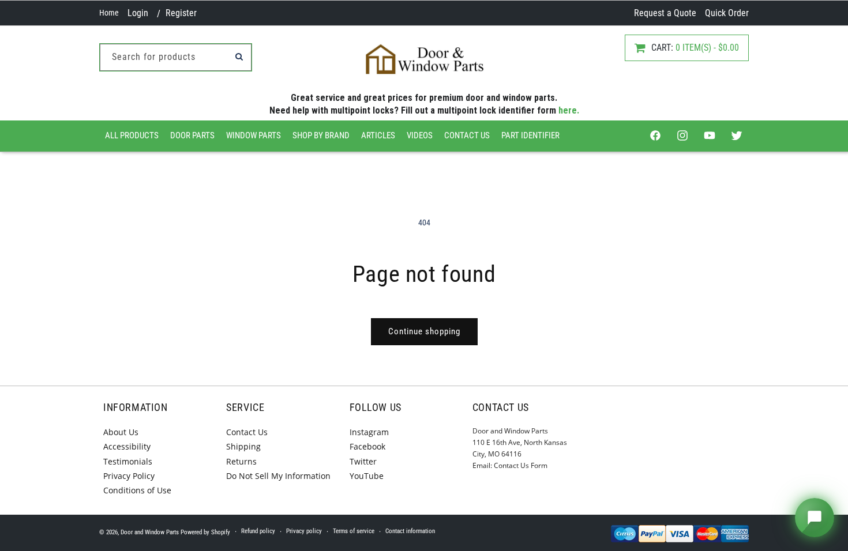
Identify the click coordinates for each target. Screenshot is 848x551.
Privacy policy (304, 531)
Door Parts (192, 135)
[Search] (239, 56)
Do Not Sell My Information (278, 475)
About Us (120, 432)
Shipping (243, 446)
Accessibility (127, 446)
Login (137, 12)
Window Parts (253, 135)
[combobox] (175, 57)
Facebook (367, 446)
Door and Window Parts (150, 532)
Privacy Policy (129, 475)
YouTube (367, 475)
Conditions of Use (137, 490)
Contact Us (467, 135)
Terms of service (353, 531)
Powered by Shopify (205, 532)
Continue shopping (424, 331)
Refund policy (258, 531)
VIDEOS (420, 135)
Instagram (369, 432)
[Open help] (814, 517)
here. (568, 110)
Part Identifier (530, 135)
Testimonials (127, 461)
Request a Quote (665, 12)
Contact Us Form (520, 465)
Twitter (363, 461)
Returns (241, 461)
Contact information (410, 531)
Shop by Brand (321, 135)
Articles (378, 135)
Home (109, 12)
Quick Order (727, 12)
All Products (132, 135)
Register (181, 12)
